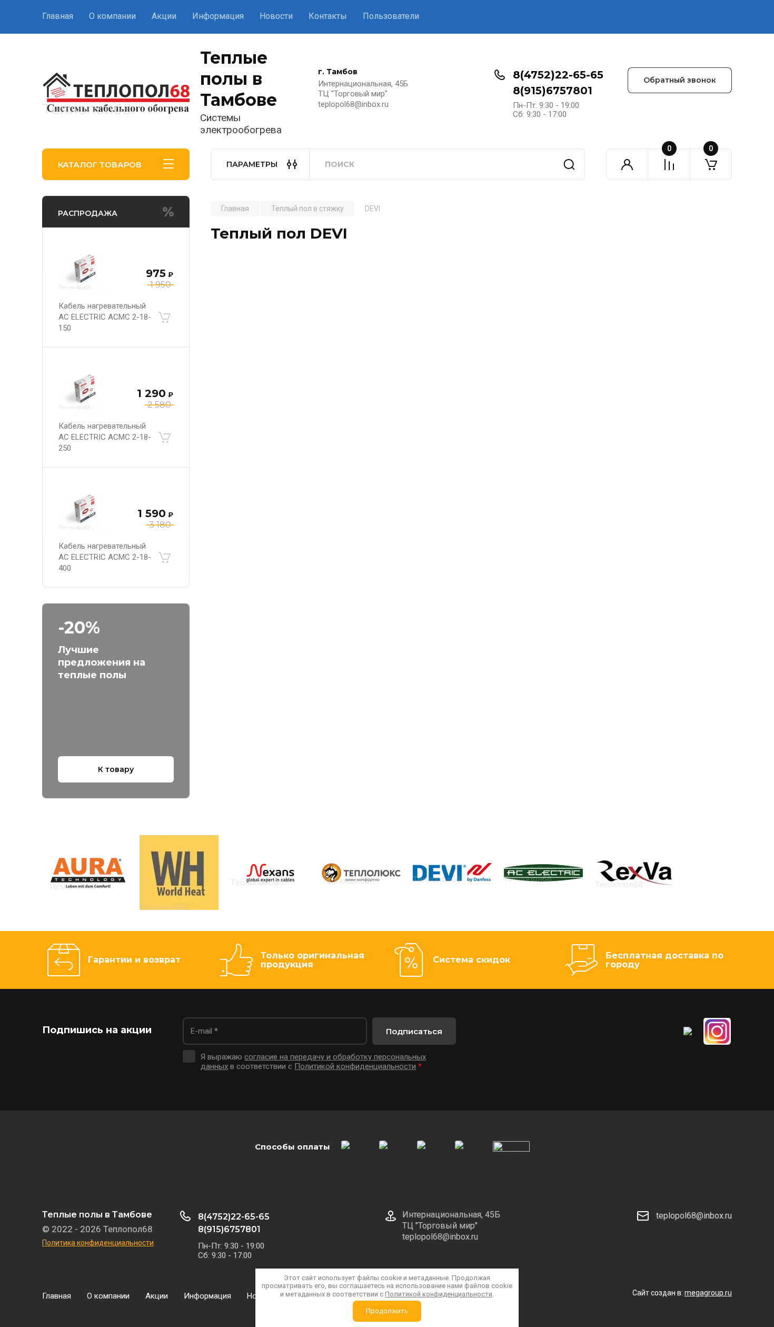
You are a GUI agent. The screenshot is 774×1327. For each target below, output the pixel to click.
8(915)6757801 (552, 90)
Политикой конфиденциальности (355, 1066)
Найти (569, 164)
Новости (276, 16)
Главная (57, 16)
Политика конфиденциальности (98, 1243)
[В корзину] (164, 317)
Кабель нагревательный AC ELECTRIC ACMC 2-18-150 (104, 317)
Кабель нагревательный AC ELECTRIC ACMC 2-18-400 (104, 557)
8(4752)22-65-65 (558, 74)
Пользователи (391, 16)
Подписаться (414, 1031)
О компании (112, 16)
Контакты (328, 16)
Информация (218, 16)
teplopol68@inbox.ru (694, 1216)
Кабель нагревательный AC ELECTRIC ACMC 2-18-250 (104, 437)
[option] (87, 874)
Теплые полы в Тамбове (238, 78)
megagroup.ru (708, 1293)
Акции (164, 16)
